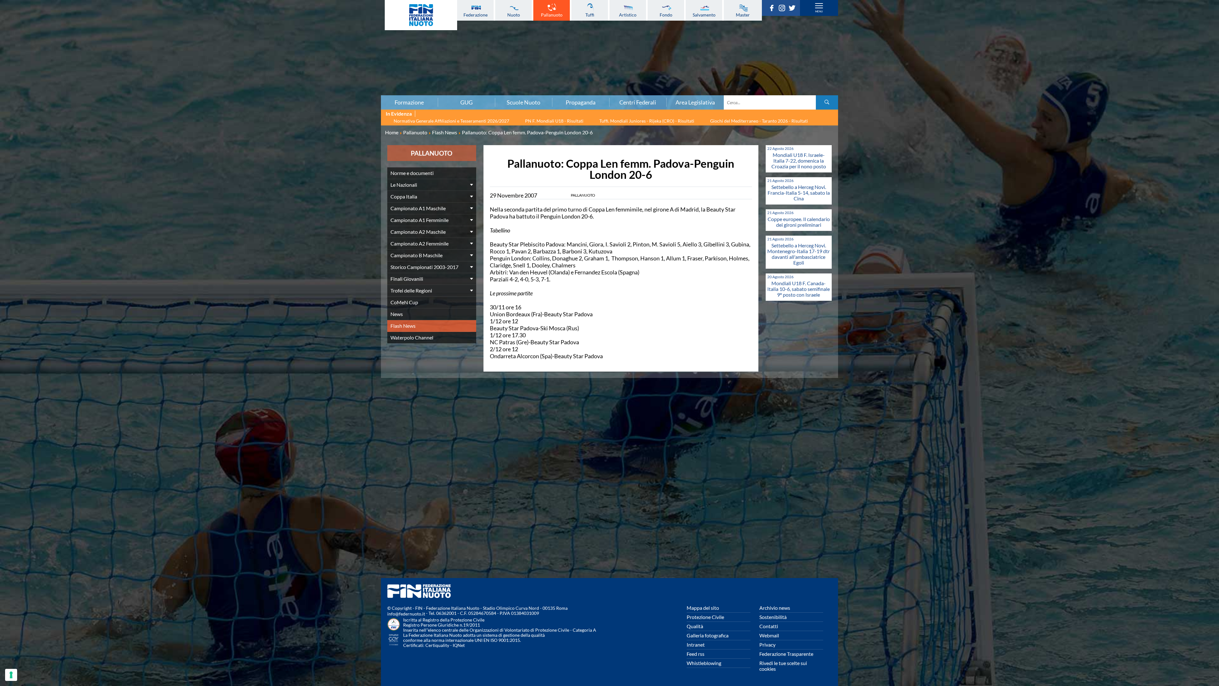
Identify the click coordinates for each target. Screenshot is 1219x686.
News (396, 314)
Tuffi (589, 14)
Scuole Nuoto (523, 102)
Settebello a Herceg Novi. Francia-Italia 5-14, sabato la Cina (799, 192)
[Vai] (827, 102)
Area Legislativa (695, 102)
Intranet (696, 645)
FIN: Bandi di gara (205, 41)
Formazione (409, 102)
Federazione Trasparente (786, 654)
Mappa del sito (703, 608)
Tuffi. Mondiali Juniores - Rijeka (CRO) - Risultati (646, 121)
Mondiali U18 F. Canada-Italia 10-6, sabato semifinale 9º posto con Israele (798, 289)
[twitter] (794, 9)
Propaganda (581, 102)
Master (743, 14)
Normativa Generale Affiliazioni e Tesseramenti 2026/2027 (451, 121)
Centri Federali (637, 102)
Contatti (768, 626)
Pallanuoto (552, 14)
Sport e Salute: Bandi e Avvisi (205, 55)
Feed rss (695, 654)
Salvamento (704, 14)
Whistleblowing (704, 663)
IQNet (459, 645)
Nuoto (513, 14)
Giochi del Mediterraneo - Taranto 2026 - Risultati (759, 121)
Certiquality (437, 645)
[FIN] (421, 15)
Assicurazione (205, 90)
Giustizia (206, 76)
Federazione (475, 14)
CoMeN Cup (404, 302)
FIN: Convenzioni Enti (205, 48)
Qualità (695, 626)
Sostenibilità (773, 617)
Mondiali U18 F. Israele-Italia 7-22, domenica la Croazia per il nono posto (798, 160)
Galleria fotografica (708, 635)
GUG (466, 102)
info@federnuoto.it (406, 613)
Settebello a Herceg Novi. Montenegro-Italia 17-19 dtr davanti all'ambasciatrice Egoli (798, 254)
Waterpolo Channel (411, 337)
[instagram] (783, 9)
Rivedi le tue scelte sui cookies (783, 666)
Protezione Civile (705, 617)
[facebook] (773, 9)
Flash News (403, 326)
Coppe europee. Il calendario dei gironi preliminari (799, 222)
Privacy (767, 645)
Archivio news (774, 608)
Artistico (627, 14)
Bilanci (205, 34)
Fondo (666, 14)
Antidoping (206, 69)
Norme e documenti (205, 27)
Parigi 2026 (205, 13)
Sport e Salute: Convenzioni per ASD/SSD (205, 62)
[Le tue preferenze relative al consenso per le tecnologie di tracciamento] (11, 675)
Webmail (769, 635)
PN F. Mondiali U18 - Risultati (554, 121)
